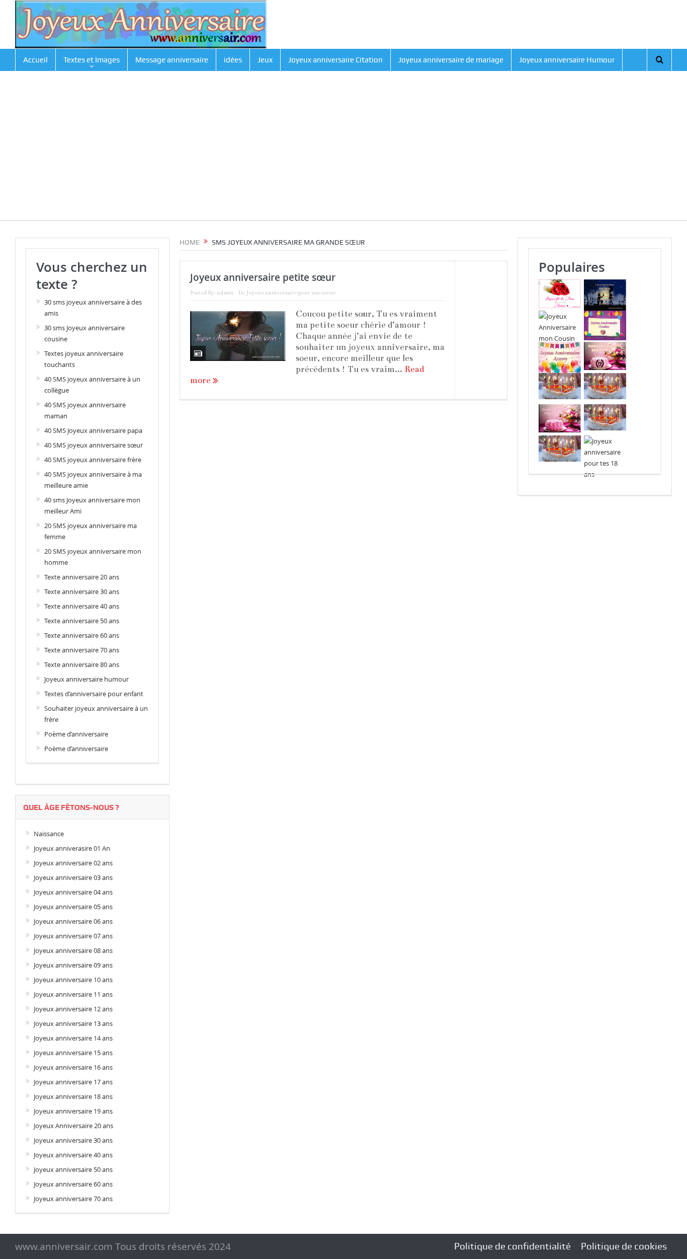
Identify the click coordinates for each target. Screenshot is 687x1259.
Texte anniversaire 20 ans (81, 576)
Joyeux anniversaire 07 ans (73, 935)
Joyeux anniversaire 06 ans (73, 921)
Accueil (35, 59)
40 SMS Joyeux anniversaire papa (93, 430)
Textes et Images (91, 59)
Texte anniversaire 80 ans (81, 664)
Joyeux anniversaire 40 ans (73, 1154)
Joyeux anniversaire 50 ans (73, 1169)
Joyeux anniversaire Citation (335, 59)
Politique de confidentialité (512, 1246)
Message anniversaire (171, 59)
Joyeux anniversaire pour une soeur (291, 292)
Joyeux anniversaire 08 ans (73, 950)
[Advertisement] (343, 150)
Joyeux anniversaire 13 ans (73, 1023)
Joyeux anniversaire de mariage (450, 59)
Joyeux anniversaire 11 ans (73, 994)
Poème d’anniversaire (76, 733)
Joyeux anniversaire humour (86, 679)
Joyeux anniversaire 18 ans (73, 1096)
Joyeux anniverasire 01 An (72, 848)
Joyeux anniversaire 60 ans (73, 1184)
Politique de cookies (624, 1246)
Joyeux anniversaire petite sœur (262, 277)
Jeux (265, 59)
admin (225, 292)
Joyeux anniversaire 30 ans (73, 1140)
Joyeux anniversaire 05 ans (73, 906)
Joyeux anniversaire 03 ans (73, 877)
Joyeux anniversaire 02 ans (73, 862)
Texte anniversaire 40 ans (81, 606)
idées (233, 59)
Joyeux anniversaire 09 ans (73, 965)
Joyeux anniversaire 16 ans (73, 1067)
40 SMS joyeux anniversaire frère (92, 459)
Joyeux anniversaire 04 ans (73, 892)
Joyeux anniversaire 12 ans (73, 1008)
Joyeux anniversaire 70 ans (73, 1198)
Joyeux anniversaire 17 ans (73, 1081)
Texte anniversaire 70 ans (81, 649)
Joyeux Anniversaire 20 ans (73, 1125)
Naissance (49, 833)
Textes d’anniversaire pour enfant (93, 693)
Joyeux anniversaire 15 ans (73, 1052)
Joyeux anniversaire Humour (567, 59)
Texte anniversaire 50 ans (81, 620)
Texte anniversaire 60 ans (81, 635)
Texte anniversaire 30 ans (81, 591)
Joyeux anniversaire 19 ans (73, 1111)
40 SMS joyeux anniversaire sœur (93, 445)
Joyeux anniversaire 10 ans (73, 979)
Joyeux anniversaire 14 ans (73, 1038)
